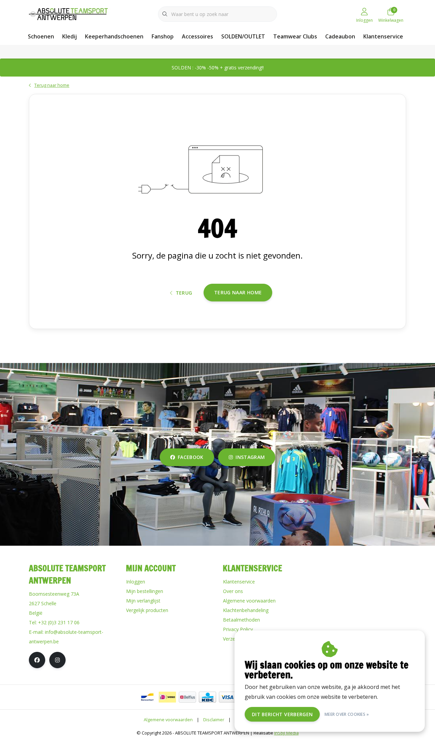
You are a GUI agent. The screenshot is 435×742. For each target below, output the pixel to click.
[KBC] (207, 697)
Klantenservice (383, 36)
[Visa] (227, 697)
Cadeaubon (340, 36)
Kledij (69, 36)
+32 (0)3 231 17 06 (59, 622)
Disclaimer (213, 719)
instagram (250, 457)
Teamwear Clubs (295, 36)
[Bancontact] (147, 697)
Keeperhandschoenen (114, 36)
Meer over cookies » (347, 714)
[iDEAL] (167, 697)
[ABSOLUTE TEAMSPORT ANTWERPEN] (70, 13)
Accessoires (197, 36)
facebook (191, 457)
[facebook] (37, 660)
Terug (184, 293)
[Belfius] (187, 697)
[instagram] (57, 660)
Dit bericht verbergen (282, 714)
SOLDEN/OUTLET (243, 36)
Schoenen (41, 36)
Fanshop (163, 36)
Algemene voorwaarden (168, 719)
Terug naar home (238, 292)
